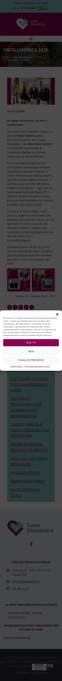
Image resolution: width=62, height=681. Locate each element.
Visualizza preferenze (31, 360)
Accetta (31, 342)
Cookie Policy (16, 366)
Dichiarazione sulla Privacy (37, 366)
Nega (31, 351)
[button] (57, 314)
